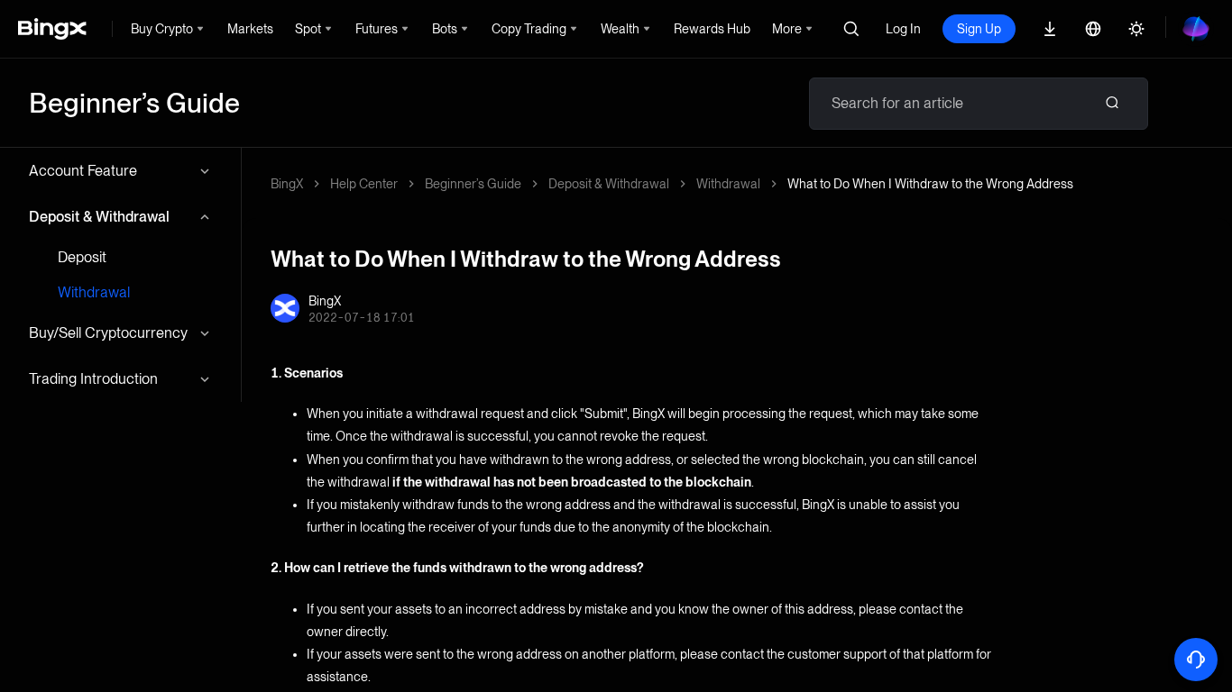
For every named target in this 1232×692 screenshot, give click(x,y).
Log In (903, 29)
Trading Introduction (93, 378)
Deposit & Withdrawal (99, 216)
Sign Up (979, 29)
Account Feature (83, 170)
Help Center (364, 184)
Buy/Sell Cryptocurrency (108, 332)
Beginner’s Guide (473, 184)
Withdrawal (94, 292)
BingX (287, 184)
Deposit (82, 257)
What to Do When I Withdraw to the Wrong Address (930, 184)
